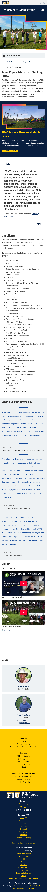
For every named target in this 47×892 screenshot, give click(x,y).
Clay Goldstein (23, 715)
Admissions (23, 821)
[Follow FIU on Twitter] (24, 810)
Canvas (23, 862)
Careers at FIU (23, 840)
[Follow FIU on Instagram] (16, 810)
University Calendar (23, 854)
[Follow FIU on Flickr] (31, 810)
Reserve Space (23, 870)
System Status (23, 867)
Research (23, 829)
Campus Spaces (23, 765)
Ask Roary (23, 741)
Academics (23, 824)
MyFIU (23, 859)
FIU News (23, 807)
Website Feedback (36, 886)
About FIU (24, 818)
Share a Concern (23, 744)
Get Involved (23, 759)
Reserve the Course (10, 151)
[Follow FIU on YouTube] (28, 810)
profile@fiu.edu (24, 723)
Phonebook (19, 851)
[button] (42, 2)
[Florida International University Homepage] (13, 2)
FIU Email (23, 865)
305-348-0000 (24, 720)
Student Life (23, 832)
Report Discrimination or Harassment (23, 879)
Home (4, 62)
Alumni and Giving (23, 838)
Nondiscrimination (23, 873)
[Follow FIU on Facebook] (21, 810)
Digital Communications (20, 886)
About (23, 767)
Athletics (23, 835)
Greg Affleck (23, 686)
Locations (23, 826)
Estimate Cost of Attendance (23, 843)
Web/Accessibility (19, 889)
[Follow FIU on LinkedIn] (19, 810)
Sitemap (31, 889)
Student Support (23, 762)
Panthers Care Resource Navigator (23, 747)
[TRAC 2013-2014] (23, 646)
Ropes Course (29, 62)
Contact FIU (23, 804)
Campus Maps (23, 856)
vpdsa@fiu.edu (23, 782)
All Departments (14, 62)
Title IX (23, 876)
